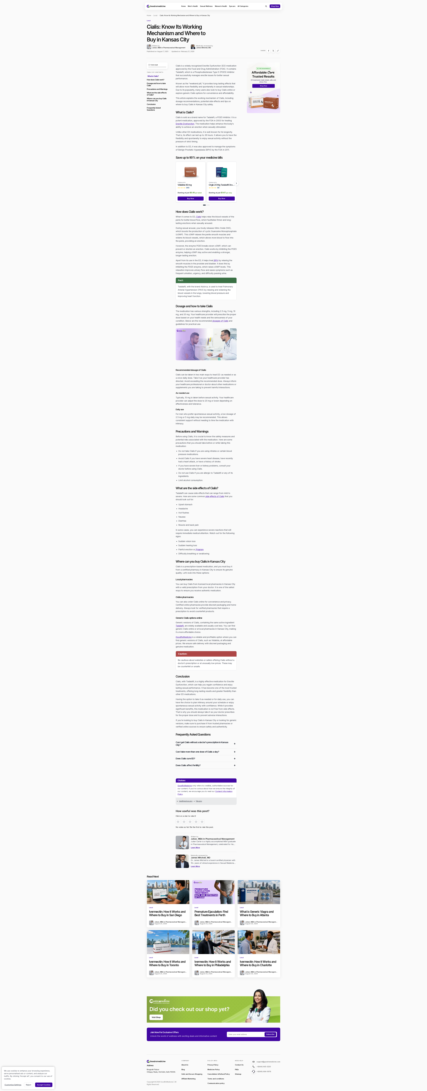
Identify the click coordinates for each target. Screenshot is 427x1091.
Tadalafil (180, 626)
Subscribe (270, 1034)
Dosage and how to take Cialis (156, 84)
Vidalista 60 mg (185, 185)
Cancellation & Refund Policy (218, 1074)
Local (155, 15)
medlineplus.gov (185, 801)
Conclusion (151, 104)
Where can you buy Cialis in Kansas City (156, 99)
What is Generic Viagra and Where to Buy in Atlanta (256, 913)
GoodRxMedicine (184, 637)
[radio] (178, 821)
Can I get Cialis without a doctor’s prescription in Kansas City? (202, 743)
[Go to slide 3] (208, 205)
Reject (28, 1085)
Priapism (199, 549)
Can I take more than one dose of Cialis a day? (198, 751)
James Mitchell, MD (203, 48)
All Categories (243, 6)
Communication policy (215, 1083)
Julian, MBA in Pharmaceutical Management (168, 48)
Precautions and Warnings (157, 89)
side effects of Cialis (214, 496)
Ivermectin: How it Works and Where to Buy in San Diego (167, 913)
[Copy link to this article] (278, 50)
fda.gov (199, 801)
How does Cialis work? (155, 80)
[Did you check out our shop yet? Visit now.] (213, 1004)
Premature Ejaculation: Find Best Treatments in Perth (211, 913)
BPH (215, 260)
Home (183, 6)
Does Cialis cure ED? (185, 758)
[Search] (266, 6)
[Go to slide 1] (204, 205)
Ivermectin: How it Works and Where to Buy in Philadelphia (212, 963)
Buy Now (190, 198)
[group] (206, 182)
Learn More (195, 847)
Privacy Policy (212, 1065)
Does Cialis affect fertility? (188, 765)
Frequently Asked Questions (154, 109)
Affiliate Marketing (188, 1079)
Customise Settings (13, 1085)
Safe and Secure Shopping (191, 1074)
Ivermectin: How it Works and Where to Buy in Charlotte (258, 963)
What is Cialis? (153, 76)
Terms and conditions (215, 1079)
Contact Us (239, 1065)
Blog (183, 1069)
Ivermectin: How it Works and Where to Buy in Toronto (167, 963)
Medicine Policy (213, 1069)
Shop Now (275, 6)
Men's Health (193, 6)
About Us (184, 1065)
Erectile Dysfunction (185, 124)
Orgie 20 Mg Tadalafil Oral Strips (224, 185)
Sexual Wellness (206, 6)
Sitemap (238, 1074)
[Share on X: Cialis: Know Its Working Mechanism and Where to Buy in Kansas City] (273, 50)
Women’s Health (221, 6)
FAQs (237, 1069)
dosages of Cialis (220, 321)
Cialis (198, 217)
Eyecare (232, 6)
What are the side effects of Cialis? (157, 94)
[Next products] (236, 183)
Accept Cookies (43, 1085)
